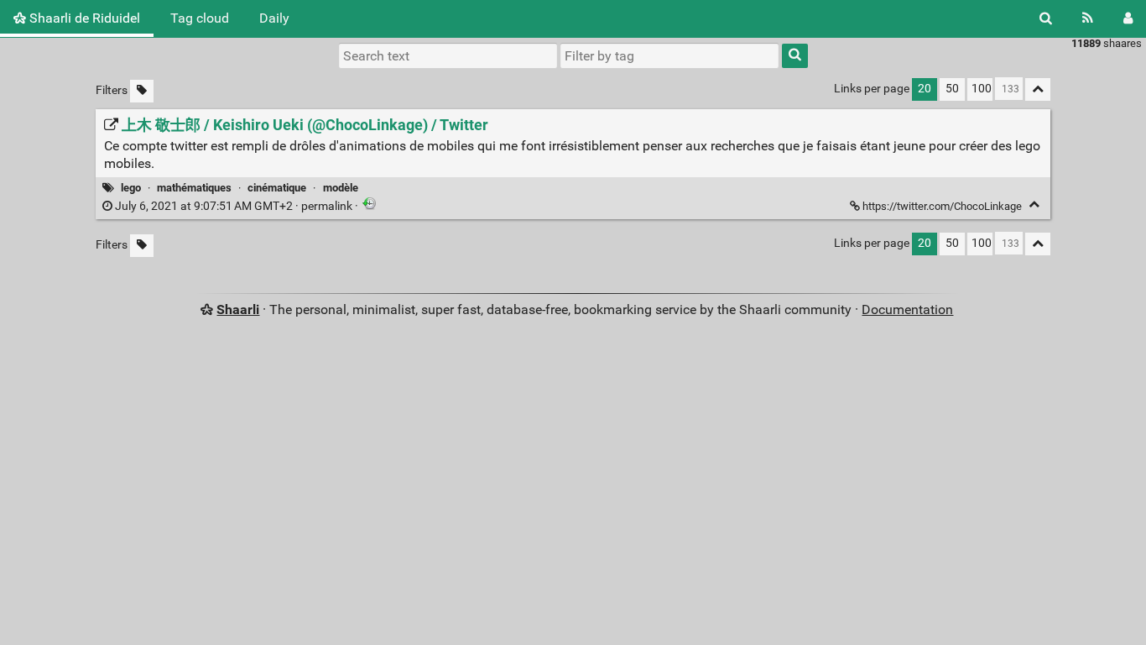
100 (981, 88)
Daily (274, 18)
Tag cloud (199, 18)
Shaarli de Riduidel (83, 18)
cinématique (276, 187)
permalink (233, 206)
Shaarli (237, 309)
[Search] (1045, 18)
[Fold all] (1037, 89)
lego (131, 187)
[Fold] (1034, 204)
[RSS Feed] (1088, 18)
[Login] (1128, 18)
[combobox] (669, 55)
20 (924, 88)
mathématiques (194, 187)
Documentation (907, 309)
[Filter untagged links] (142, 91)
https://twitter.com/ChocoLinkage (942, 206)
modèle (340, 187)
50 (952, 88)
